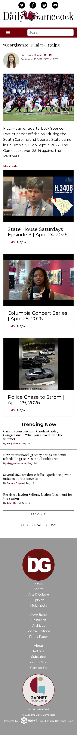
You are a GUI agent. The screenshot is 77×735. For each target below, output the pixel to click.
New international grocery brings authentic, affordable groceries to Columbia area (35, 457)
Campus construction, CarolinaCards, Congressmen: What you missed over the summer (33, 435)
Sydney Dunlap (33, 55)
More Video (11, 166)
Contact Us (38, 668)
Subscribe (38, 657)
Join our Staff (38, 662)
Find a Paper (38, 637)
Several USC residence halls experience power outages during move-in (37, 477)
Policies (38, 651)
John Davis (13, 503)
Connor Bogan (15, 483)
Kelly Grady (13, 443)
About (38, 646)
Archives (38, 626)
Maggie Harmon (16, 463)
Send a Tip (38, 513)
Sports (38, 589)
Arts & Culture (38, 594)
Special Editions (38, 631)
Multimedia (38, 605)
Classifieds (38, 620)
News (38, 583)
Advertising (38, 614)
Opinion (38, 600)
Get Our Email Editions (38, 525)
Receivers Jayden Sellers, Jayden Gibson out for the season (37, 496)
